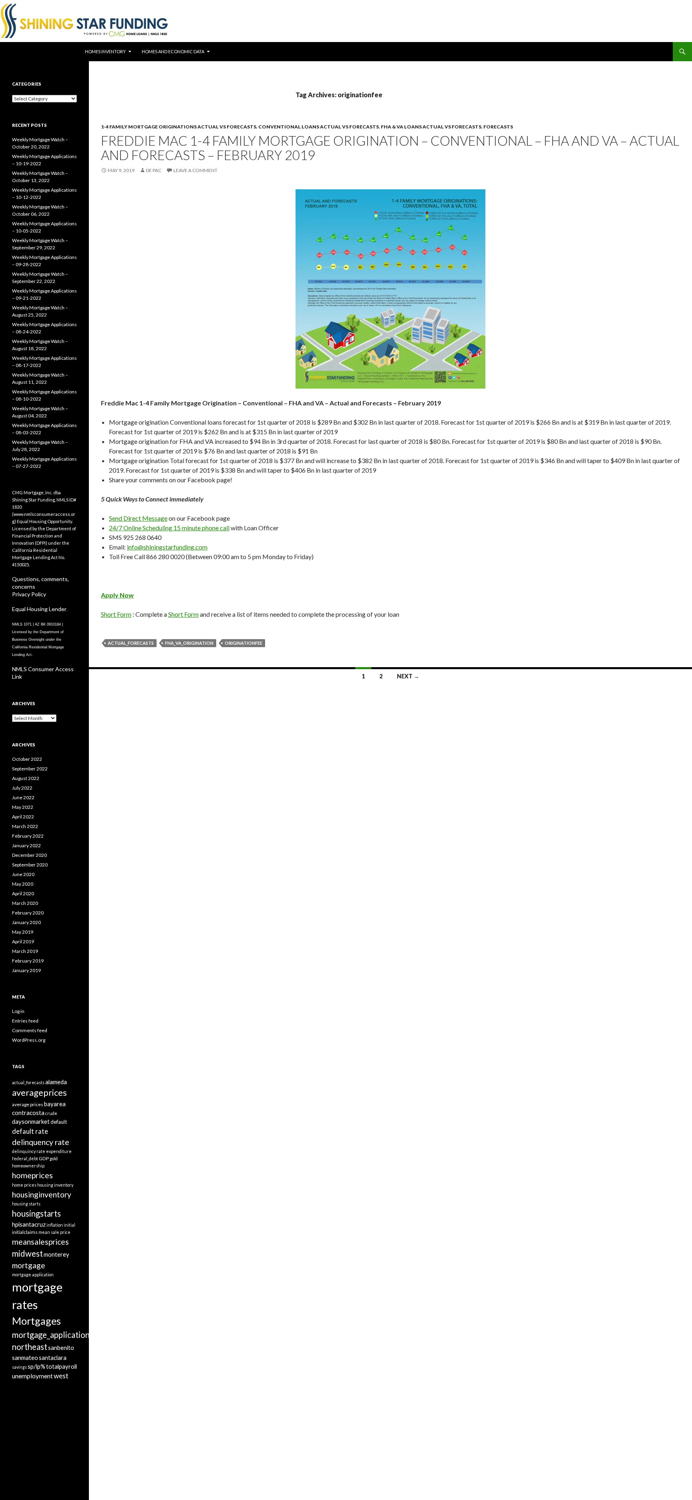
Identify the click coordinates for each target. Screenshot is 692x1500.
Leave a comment (195, 170)
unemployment (32, 1376)
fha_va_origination (189, 643)
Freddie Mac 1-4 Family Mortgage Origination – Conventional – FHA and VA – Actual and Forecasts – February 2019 (390, 147)
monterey (56, 1254)
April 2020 (23, 893)
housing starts (26, 1203)
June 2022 (23, 797)
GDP (44, 1158)
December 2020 (29, 855)
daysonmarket (31, 1121)
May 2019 (22, 932)
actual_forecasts (131, 643)
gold (54, 1158)
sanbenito (61, 1347)
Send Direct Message (138, 518)
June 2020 (23, 874)
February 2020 (28, 913)
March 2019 (25, 951)
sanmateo (25, 1357)
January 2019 (26, 970)
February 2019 (28, 961)
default (58, 1122)
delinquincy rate (28, 1151)
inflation (54, 1224)
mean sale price (54, 1232)
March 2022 (25, 826)
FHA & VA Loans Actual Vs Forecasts (431, 127)
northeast (29, 1347)
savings (19, 1367)
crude (51, 1113)
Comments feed (29, 1030)
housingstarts (36, 1213)
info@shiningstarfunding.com (167, 547)
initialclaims (25, 1232)
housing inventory (55, 1184)
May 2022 (22, 807)
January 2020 (26, 922)
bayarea (55, 1103)
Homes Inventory (105, 51)
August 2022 (25, 778)
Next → (408, 676)
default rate (30, 1131)
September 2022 (30, 769)
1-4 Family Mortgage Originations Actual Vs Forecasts (178, 127)
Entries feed (25, 1021)
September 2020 (30, 865)
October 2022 (27, 759)
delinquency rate (40, 1142)
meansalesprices (40, 1241)
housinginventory (41, 1194)
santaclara (52, 1357)
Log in (18, 1011)
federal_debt (25, 1158)
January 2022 (26, 845)
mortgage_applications (52, 1335)
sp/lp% (36, 1366)
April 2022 (23, 817)
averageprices (39, 1092)
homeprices (32, 1175)
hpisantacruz (29, 1224)
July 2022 (22, 788)
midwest (27, 1253)
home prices (24, 1184)
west (61, 1376)
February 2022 (28, 836)
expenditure (59, 1151)
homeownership (28, 1165)
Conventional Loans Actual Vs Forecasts (318, 127)
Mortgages (36, 1321)
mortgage (28, 1265)
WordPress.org (28, 1040)
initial (69, 1224)
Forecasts (498, 127)
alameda (56, 1081)
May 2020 (22, 884)
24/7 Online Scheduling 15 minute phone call (169, 527)
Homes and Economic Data (173, 51)
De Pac (153, 170)
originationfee (243, 643)
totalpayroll (61, 1366)
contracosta (28, 1112)
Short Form (116, 614)
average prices (27, 1104)
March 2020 (25, 903)
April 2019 (23, 942)
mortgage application (33, 1274)
